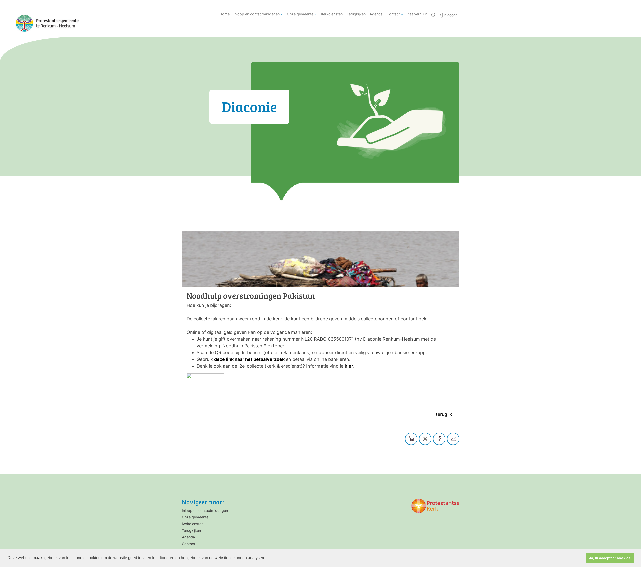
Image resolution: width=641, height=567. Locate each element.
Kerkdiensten (332, 14)
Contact (393, 14)
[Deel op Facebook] (439, 439)
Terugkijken (356, 14)
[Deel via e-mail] (453, 439)
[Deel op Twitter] (425, 439)
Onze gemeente (300, 14)
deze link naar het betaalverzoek (249, 359)
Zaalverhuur (417, 14)
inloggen (450, 15)
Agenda (376, 14)
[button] (270, 558)
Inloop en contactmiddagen (257, 14)
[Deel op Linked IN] (411, 439)
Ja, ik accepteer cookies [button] (609, 558)
